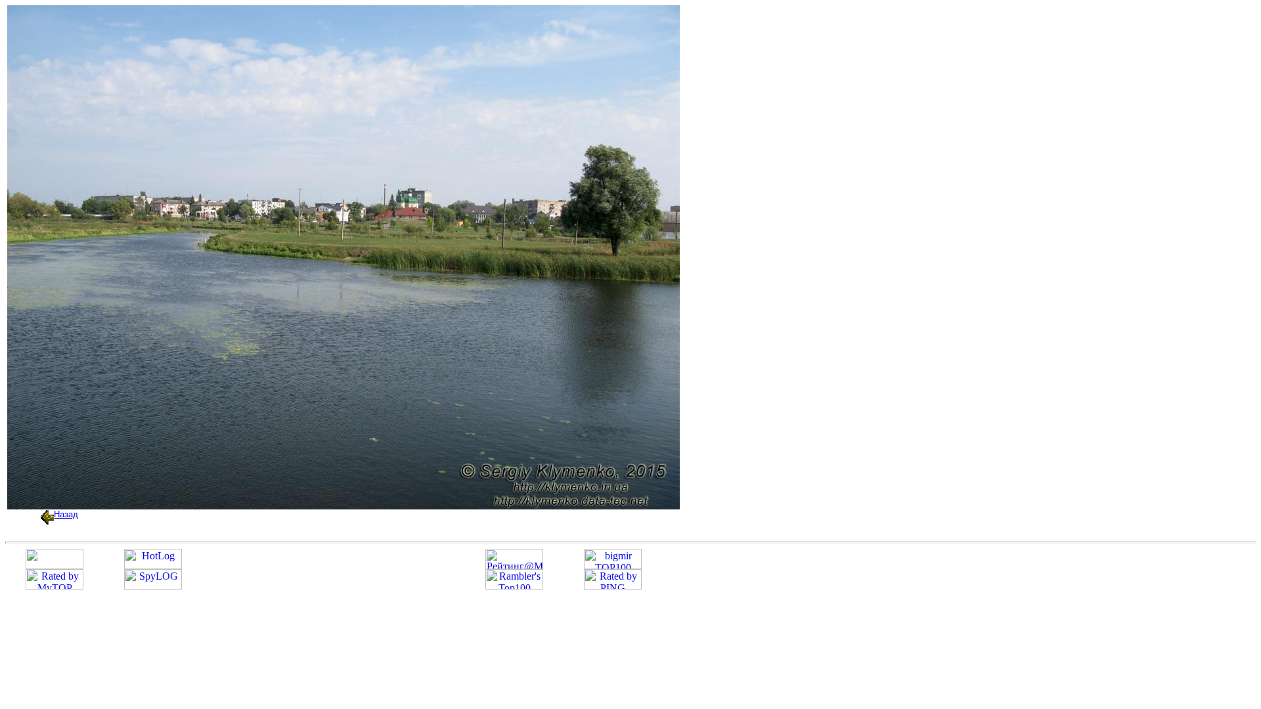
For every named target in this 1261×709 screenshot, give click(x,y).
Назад (66, 514)
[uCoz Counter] (54, 565)
